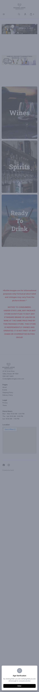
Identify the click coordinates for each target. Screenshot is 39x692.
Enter (19, 686)
